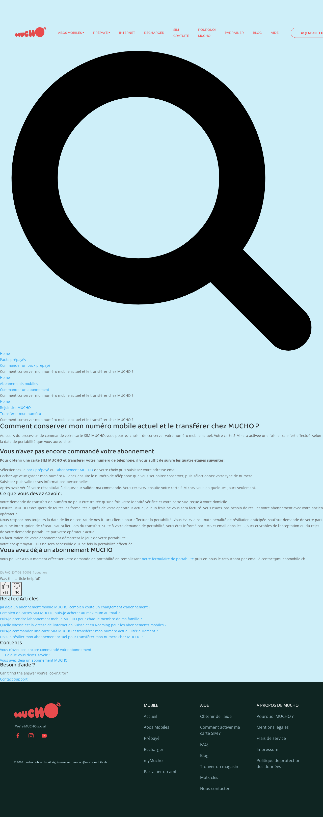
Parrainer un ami (160, 771)
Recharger (154, 749)
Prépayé (151, 738)
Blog (204, 755)
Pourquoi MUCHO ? (275, 716)
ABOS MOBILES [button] (70, 33)
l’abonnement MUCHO (74, 469)
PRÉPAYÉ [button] (100, 33)
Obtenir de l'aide (216, 716)
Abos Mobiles (156, 727)
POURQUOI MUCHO (207, 33)
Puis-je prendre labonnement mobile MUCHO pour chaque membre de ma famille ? (71, 618)
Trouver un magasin (219, 766)
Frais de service (271, 738)
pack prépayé (37, 469)
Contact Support (14, 679)
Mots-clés (209, 777)
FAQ (204, 744)
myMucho (153, 760)
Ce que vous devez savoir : (27, 655)
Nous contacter (215, 788)
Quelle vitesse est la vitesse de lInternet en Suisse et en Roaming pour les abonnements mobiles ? (83, 625)
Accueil (150, 716)
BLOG (257, 33)
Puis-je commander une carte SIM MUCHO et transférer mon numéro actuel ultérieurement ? (79, 631)
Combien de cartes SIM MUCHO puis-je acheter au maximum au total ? (60, 612)
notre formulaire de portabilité (168, 558)
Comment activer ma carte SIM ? (220, 730)
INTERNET (127, 33)
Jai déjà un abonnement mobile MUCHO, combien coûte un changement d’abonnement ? (75, 607)
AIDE (275, 33)
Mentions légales (273, 727)
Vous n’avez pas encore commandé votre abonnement (45, 649)
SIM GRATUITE (181, 33)
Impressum (267, 749)
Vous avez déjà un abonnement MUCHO (34, 660)
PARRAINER (234, 33)
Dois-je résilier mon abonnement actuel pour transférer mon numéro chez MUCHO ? (71, 636)
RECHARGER (154, 33)
